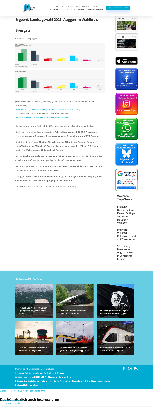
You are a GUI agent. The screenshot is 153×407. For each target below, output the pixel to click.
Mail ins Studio (82, 9)
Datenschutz (33, 369)
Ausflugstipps (86, 6)
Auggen (34, 39)
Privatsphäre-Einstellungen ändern (31, 381)
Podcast (73, 9)
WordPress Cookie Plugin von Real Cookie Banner (23, 390)
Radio (64, 9)
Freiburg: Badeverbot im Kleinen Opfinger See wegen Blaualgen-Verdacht (126, 214)
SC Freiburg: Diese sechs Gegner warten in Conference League (125, 252)
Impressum (20, 369)
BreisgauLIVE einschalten (118, 8)
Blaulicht (71, 6)
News (56, 6)
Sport (64, 6)
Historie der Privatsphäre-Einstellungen (67, 381)
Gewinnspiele (54, 9)
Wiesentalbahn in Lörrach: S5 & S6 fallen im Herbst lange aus (115, 349)
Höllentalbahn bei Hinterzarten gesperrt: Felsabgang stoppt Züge (74, 349)
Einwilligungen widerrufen (98, 381)
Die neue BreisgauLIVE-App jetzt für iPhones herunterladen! (41, 117)
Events (78, 6)
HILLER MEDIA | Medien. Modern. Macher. (52, 377)
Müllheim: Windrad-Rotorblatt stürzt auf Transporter (126, 234)
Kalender (95, 6)
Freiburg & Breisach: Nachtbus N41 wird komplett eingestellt (34, 349)
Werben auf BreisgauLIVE (95, 9)
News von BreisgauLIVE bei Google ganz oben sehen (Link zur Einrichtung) (47, 109)
